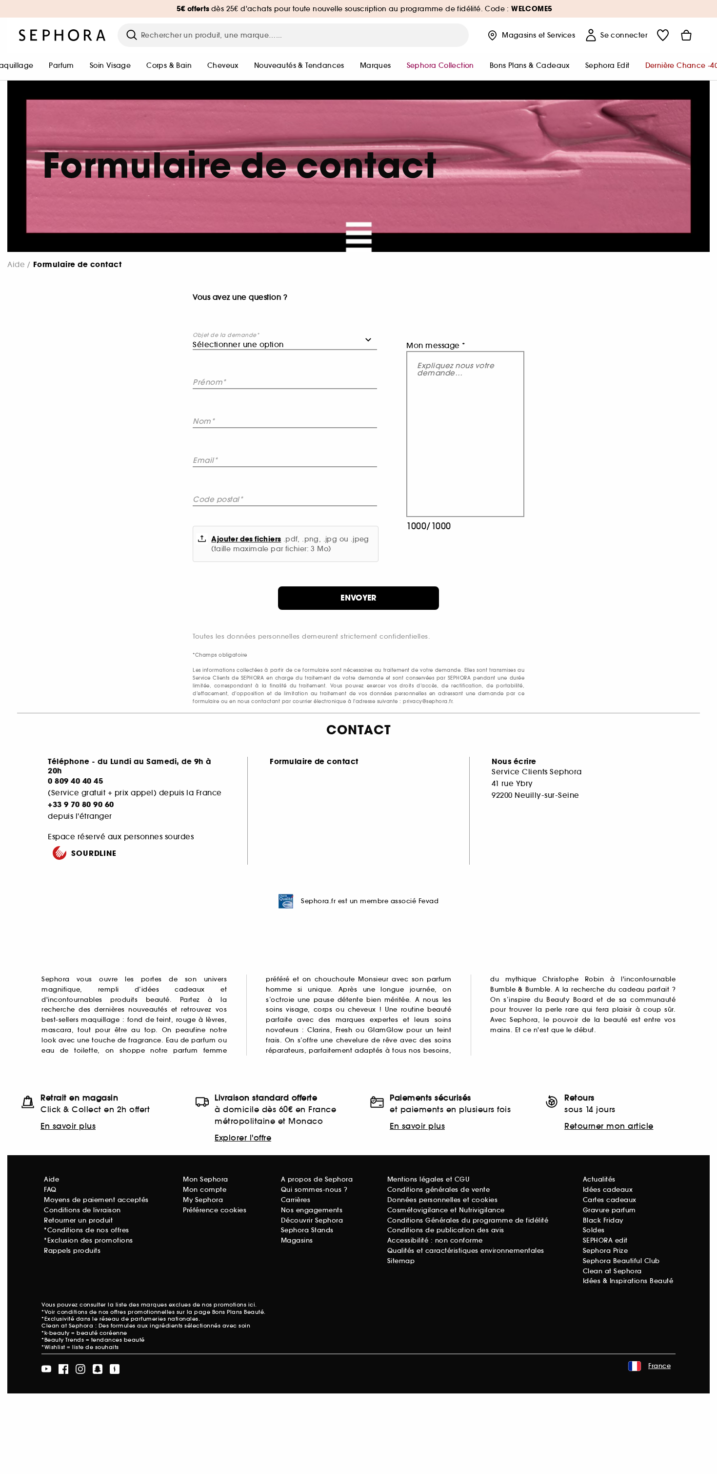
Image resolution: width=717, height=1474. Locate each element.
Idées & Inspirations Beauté (628, 1281)
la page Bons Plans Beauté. (226, 1311)
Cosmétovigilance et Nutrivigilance (446, 1210)
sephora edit (607, 65)
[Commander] (686, 35)
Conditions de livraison (82, 1210)
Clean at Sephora (612, 1271)
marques (375, 65)
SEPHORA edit (605, 1240)
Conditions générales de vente (438, 1189)
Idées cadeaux (608, 1189)
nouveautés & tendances (299, 65)
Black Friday (603, 1220)
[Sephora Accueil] (62, 35)
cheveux (223, 65)
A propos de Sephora (317, 1179)
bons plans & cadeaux (530, 65)
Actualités (599, 1179)
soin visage (110, 65)
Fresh (344, 1030)
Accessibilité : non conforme (435, 1240)
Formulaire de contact (314, 761)
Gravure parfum (609, 1210)
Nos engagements (312, 1210)
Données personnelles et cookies (442, 1200)
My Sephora (203, 1200)
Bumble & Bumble (520, 989)
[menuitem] (61, 66)
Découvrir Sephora (312, 1220)
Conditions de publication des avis (445, 1230)
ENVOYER (358, 597)
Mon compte (204, 1189)
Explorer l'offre (243, 1137)
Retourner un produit (78, 1220)
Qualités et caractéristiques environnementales (465, 1250)
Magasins (297, 1240)
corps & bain (169, 65)
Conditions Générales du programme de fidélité (468, 1220)
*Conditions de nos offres (86, 1230)
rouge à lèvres (200, 1020)
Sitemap (401, 1261)
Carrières (296, 1200)
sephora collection (440, 65)
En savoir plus (68, 1126)
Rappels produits (72, 1250)
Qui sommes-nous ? (314, 1189)
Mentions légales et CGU (428, 1179)
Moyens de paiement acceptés (96, 1200)
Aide (16, 264)
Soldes (594, 1230)
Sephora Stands (307, 1230)
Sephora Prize (605, 1250)
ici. (252, 1304)
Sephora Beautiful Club (621, 1261)
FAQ (50, 1189)
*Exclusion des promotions (88, 1240)
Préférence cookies (214, 1210)
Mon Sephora (205, 1179)
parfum (61, 65)
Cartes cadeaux (610, 1200)
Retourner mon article (609, 1126)
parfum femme (200, 1050)
